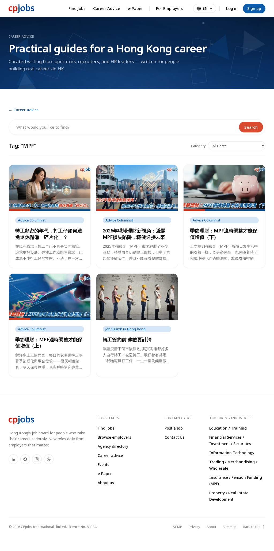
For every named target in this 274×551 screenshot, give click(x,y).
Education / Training (228, 428)
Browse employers (114, 437)
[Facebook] (25, 459)
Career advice (110, 455)
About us (106, 482)
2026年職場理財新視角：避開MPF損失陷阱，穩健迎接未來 (134, 233)
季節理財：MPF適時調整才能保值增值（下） (223, 233)
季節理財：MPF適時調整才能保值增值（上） (48, 342)
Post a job (174, 428)
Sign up (254, 8)
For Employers (169, 8)
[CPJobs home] (21, 8)
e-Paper (135, 8)
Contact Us (174, 437)
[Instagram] (37, 459)
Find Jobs (77, 8)
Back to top (254, 526)
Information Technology (231, 452)
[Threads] (49, 459)
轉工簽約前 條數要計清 (127, 339)
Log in (232, 8)
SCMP (177, 526)
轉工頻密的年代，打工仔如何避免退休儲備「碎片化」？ (48, 233)
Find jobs (106, 428)
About (211, 526)
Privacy (194, 526)
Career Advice (106, 8)
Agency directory (113, 446)
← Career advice (24, 109)
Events (103, 464)
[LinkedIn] (13, 459)
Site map (230, 526)
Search (251, 127)
